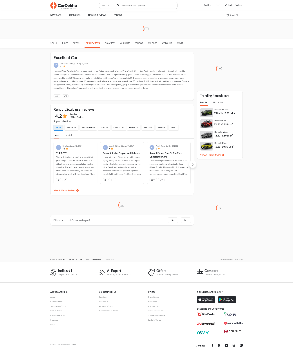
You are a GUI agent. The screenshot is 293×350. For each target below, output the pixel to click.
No (185, 220)
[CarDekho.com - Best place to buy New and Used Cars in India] (63, 5)
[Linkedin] (241, 346)
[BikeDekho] (206, 314)
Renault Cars (215, 154)
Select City (235, 15)
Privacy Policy (55, 311)
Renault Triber (221, 132)
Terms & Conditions (58, 306)
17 (108, 180)
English (206, 5)
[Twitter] (219, 346)
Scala (53, 43)
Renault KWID (221, 120)
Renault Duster (221, 109)
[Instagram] (234, 346)
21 (154, 180)
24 (58, 96)
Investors (54, 320)
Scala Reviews (68, 190)
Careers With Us (56, 301)
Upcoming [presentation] (218, 102)
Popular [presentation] (204, 102)
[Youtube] (226, 346)
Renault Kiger (220, 143)
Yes (173, 220)
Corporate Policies (57, 315)
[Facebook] (212, 346)
